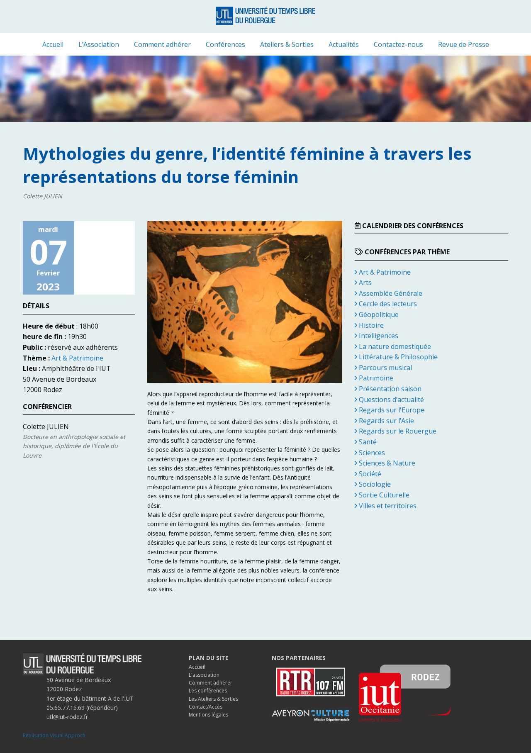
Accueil (52, 44)
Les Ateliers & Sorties (213, 698)
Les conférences (208, 690)
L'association (204, 674)
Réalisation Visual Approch (54, 735)
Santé (367, 441)
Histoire (370, 325)
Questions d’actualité (390, 399)
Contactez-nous (398, 44)
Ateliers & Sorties (287, 44)
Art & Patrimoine (77, 358)
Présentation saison (389, 388)
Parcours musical (384, 367)
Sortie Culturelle (383, 495)
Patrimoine (375, 378)
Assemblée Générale (389, 293)
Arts (364, 282)
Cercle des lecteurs (387, 303)
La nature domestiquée (394, 346)
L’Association (98, 44)
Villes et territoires (387, 505)
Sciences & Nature (386, 463)
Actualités (344, 44)
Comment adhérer (162, 44)
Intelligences (377, 335)
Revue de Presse (463, 44)
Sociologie (374, 484)
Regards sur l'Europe (390, 409)
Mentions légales (208, 714)
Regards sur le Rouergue (396, 431)
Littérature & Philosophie (397, 356)
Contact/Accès (205, 706)
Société (369, 473)
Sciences (371, 452)
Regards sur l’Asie (385, 420)
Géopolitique (378, 314)
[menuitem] (53, 44)
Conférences (225, 44)
